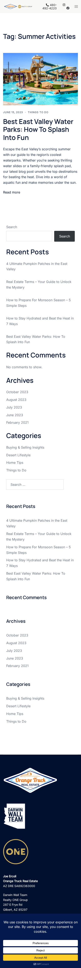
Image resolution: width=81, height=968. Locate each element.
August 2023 (16, 400)
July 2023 (14, 407)
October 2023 (17, 392)
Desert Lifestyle (18, 455)
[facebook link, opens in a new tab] (67, 8)
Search (11, 227)
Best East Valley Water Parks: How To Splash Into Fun (38, 129)
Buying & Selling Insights (25, 447)
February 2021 (17, 422)
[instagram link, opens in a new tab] (63, 4)
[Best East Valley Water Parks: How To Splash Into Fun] (40, 79)
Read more (11, 192)
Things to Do (38, 112)
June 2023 (14, 415)
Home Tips (14, 462)
